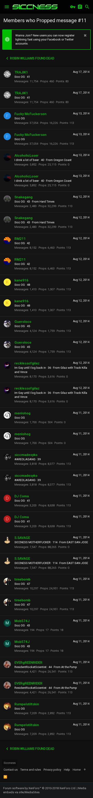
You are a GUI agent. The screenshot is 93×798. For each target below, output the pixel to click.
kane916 (21, 280)
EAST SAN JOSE (77, 542)
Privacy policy (52, 769)
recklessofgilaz (27, 363)
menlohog (22, 413)
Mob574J (22, 621)
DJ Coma (21, 496)
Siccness (10, 763)
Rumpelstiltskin (26, 704)
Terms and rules (30, 769)
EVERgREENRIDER (28, 663)
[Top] (85, 769)
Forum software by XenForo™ (39, 788)
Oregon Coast (62, 160)
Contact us (11, 769)
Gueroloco (22, 322)
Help (67, 769)
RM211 (20, 239)
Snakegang (23, 197)
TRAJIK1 (21, 72)
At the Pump (69, 667)
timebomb (22, 579)
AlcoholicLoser (26, 155)
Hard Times (47, 201)
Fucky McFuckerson (30, 114)
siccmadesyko (25, 455)
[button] (6, 6)
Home (77, 769)
